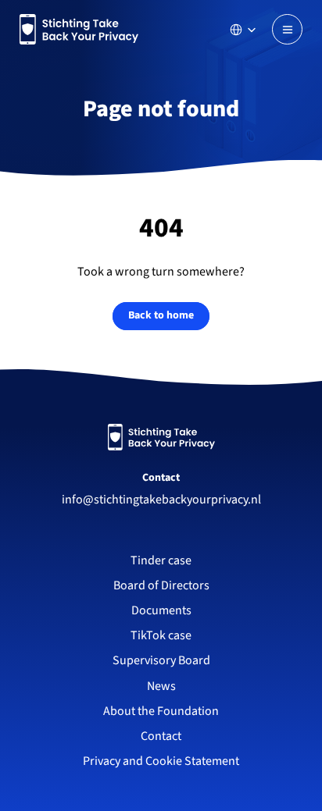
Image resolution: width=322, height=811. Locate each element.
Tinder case (161, 560)
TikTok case (161, 635)
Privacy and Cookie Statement (161, 761)
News (161, 686)
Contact (161, 478)
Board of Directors (161, 585)
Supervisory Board (161, 660)
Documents (161, 610)
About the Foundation (161, 711)
